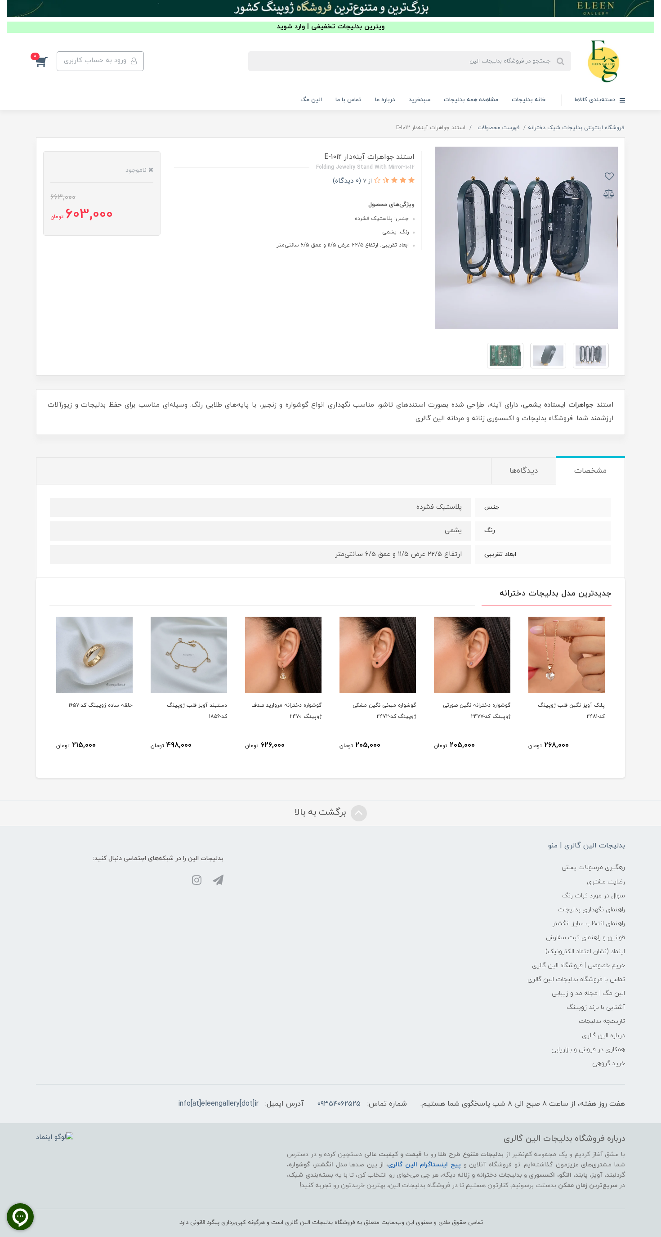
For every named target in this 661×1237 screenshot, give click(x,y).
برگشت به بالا (321, 812)
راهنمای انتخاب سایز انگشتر (588, 923)
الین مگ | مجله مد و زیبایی (588, 993)
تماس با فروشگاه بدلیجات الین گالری (576, 979)
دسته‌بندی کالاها (596, 100)
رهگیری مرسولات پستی (593, 867)
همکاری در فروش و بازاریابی (588, 1049)
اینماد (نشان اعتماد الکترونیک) (585, 951)
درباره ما (385, 100)
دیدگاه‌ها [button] (523, 471)
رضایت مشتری (606, 882)
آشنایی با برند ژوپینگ (596, 1007)
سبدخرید (419, 100)
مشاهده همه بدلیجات (471, 100)
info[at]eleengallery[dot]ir (218, 1104)
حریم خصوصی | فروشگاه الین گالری (578, 965)
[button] (46, 61)
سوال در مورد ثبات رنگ (593, 896)
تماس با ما (348, 100)
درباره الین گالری (603, 1035)
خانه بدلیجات (528, 100)
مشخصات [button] (590, 471)
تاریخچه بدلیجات (602, 1021)
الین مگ (311, 100)
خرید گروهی (608, 1063)
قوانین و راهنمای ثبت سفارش (585, 937)
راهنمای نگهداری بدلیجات (591, 909)
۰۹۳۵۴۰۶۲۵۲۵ (339, 1104)
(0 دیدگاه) (347, 181)
